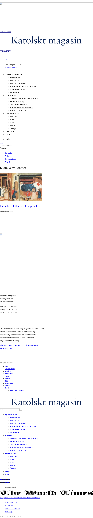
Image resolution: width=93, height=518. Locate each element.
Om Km (7, 388)
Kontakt (7, 385)
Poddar (7, 378)
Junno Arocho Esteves (21, 108)
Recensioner (13, 113)
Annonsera (9, 383)
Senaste (8, 153)
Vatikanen (15, 78)
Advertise (9, 505)
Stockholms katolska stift (23, 86)
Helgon (10, 131)
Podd (12, 125)
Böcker (13, 116)
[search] (21, 410)
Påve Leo (14, 80)
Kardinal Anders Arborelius (24, 98)
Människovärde (17, 89)
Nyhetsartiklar (14, 75)
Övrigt (13, 128)
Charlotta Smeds (18, 105)
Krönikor (11, 95)
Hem (6, 366)
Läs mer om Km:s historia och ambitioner (19, 345)
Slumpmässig (10, 159)
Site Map (8, 511)
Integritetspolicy (17, 390)
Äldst (7, 156)
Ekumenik (14, 92)
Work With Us (11, 502)
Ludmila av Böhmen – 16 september (20, 205)
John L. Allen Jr (18, 110)
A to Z (7, 162)
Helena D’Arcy (17, 101)
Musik (13, 122)
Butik (9, 135)
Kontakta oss (6, 348)
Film (12, 119)
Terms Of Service (12, 508)
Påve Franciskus (18, 83)
